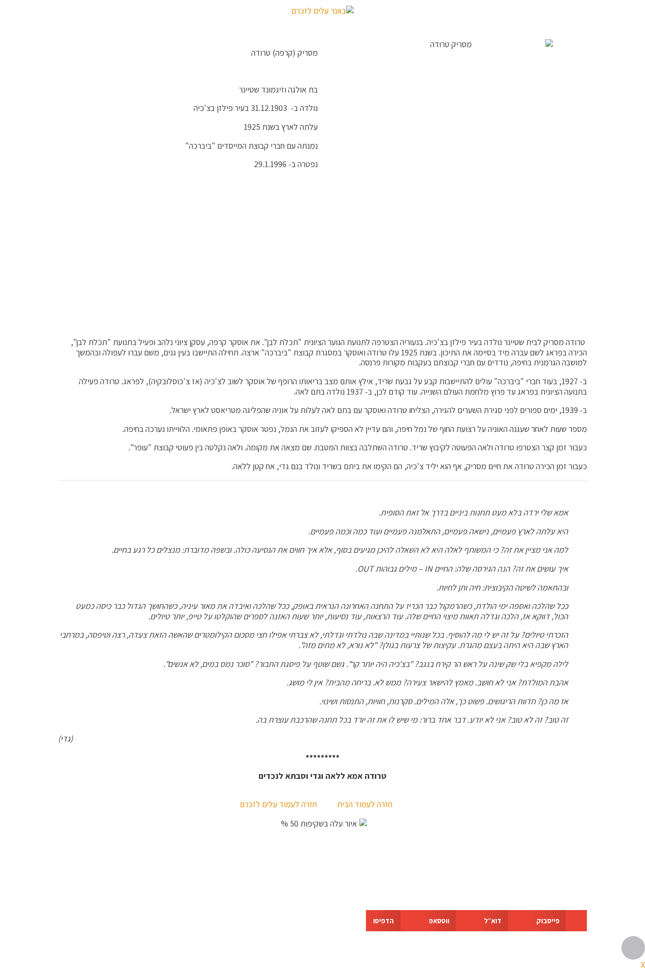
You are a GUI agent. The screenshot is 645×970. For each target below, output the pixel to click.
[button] (558, 920)
